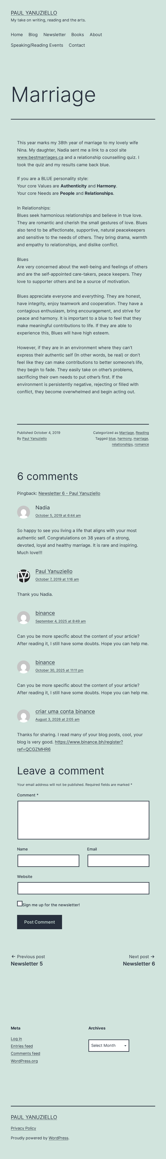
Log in (16, 1038)
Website (24, 876)
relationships (122, 444)
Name (22, 849)
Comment (27, 795)
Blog (33, 34)
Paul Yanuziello (34, 13)
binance (45, 613)
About (96, 34)
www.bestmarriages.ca (40, 157)
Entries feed (22, 1046)
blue (112, 438)
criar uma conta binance (65, 711)
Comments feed (25, 1053)
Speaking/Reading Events (37, 45)
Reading (142, 432)
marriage (141, 438)
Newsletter (54, 34)
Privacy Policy (23, 1128)
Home (17, 34)
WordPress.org (24, 1061)
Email (92, 849)
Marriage (126, 432)
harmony (125, 438)
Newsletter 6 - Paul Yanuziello (69, 493)
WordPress (58, 1138)
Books (77, 34)
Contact (77, 45)
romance (142, 444)
